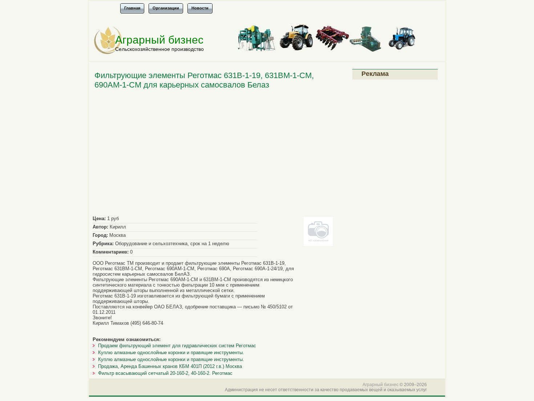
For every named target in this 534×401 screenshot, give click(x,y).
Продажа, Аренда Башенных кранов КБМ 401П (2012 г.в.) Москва (170, 366)
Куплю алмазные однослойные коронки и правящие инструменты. (171, 352)
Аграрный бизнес (159, 40)
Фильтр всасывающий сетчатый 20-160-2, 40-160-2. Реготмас (165, 373)
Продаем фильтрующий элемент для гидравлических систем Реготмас (177, 345)
